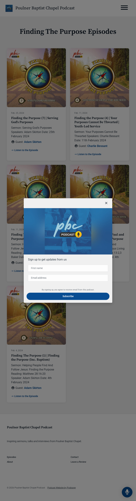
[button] (106, 203)
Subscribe (68, 296)
